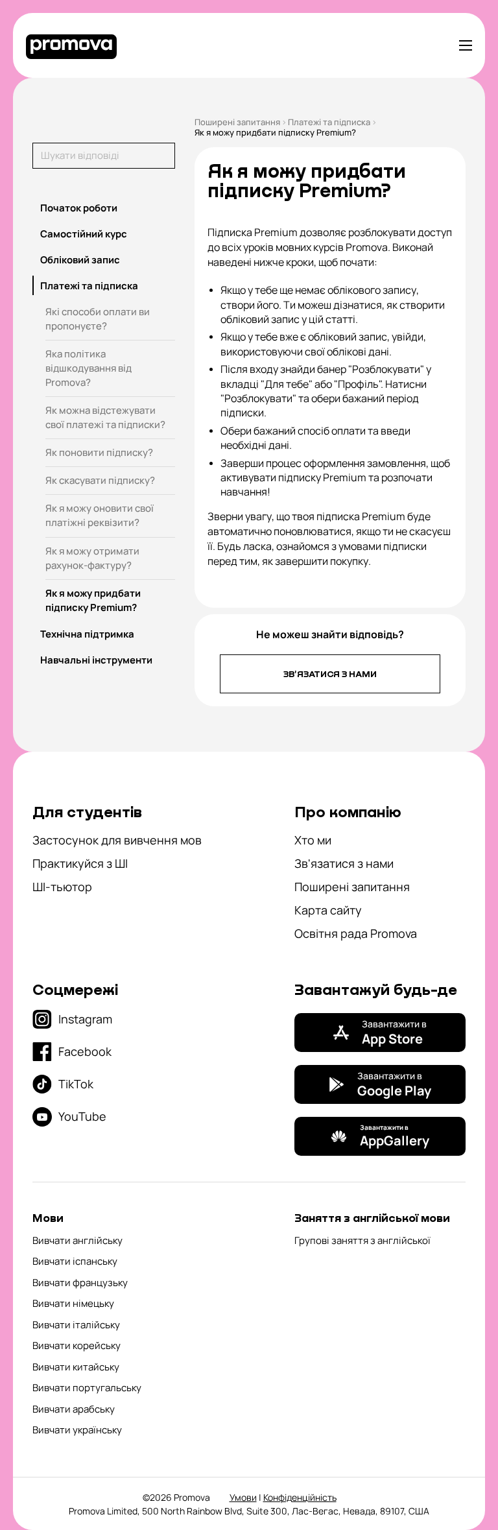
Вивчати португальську (86, 1387)
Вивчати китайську (75, 1367)
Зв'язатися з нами (330, 673)
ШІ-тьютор (62, 886)
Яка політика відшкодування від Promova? (88, 368)
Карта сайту (328, 910)
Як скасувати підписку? (100, 480)
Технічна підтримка (87, 634)
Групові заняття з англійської (362, 1240)
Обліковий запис (80, 260)
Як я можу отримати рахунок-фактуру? (92, 558)
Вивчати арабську (73, 1409)
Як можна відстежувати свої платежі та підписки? (105, 417)
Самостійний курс (83, 234)
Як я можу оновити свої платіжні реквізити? (99, 515)
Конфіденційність (300, 1497)
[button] (103, 208)
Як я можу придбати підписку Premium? (93, 600)
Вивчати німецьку (73, 1303)
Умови (243, 1497)
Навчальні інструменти (96, 660)
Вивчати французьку (80, 1282)
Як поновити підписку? (99, 452)
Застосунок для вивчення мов (117, 840)
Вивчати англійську (77, 1240)
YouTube (82, 1116)
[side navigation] (465, 45)
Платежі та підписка (89, 286)
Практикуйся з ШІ (80, 863)
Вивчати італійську (76, 1325)
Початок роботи (78, 208)
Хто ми (312, 840)
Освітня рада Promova (355, 933)
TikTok (75, 1084)
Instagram (85, 1019)
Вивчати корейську (76, 1345)
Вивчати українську (77, 1430)
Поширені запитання (237, 122)
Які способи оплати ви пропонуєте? (97, 319)
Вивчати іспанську (74, 1261)
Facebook (85, 1051)
